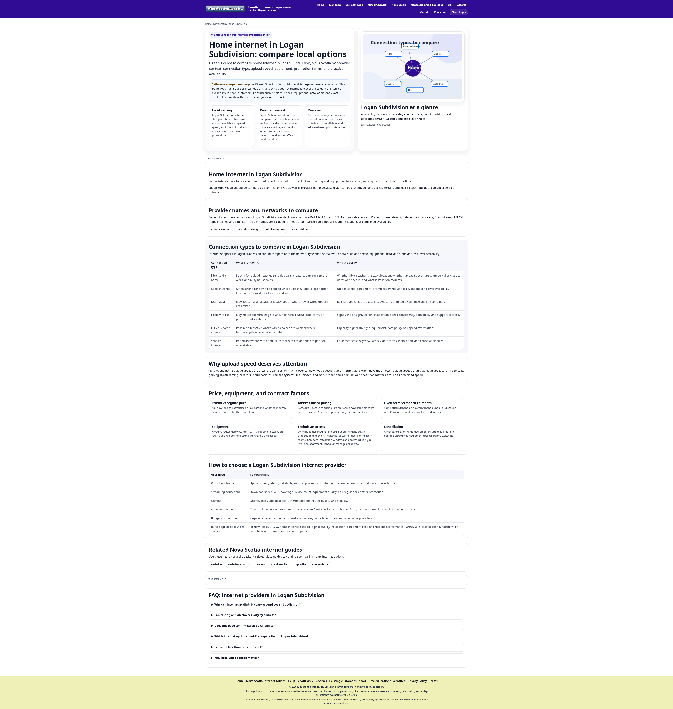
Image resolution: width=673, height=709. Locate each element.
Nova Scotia (399, 4)
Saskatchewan (354, 4)
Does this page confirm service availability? (244, 626)
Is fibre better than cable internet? (238, 647)
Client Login (458, 12)
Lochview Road (237, 564)
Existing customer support (347, 681)
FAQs (291, 681)
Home (320, 4)
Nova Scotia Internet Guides (265, 681)
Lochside (216, 564)
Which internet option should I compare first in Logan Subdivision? (261, 636)
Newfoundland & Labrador (427, 4)
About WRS (305, 681)
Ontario (424, 12)
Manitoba (335, 4)
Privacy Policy (417, 681)
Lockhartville (279, 564)
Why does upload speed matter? (236, 658)
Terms (433, 681)
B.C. (450, 4)
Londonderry (320, 564)
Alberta (461, 4)
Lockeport (259, 564)
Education (440, 12)
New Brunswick (377, 4)
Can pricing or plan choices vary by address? (245, 615)
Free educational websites (387, 681)
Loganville (299, 564)
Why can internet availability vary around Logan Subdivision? (257, 604)
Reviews (321, 681)
